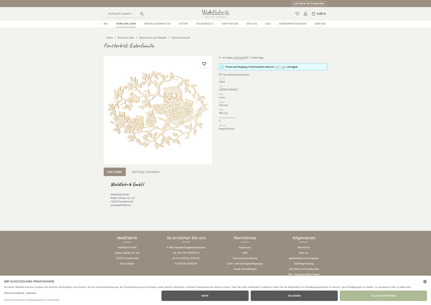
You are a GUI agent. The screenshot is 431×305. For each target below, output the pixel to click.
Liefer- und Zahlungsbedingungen (245, 263)
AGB (245, 253)
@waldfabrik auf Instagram (304, 258)
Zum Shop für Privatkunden (304, 269)
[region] (158, 110)
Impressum (245, 247)
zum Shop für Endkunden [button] (309, 3)
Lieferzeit (239, 57)
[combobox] (122, 14)
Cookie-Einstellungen (245, 269)
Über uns (304, 253)
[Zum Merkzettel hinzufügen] (204, 64)
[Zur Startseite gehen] (215, 14)
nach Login (280, 67)
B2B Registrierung (304, 263)
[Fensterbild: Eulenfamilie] (158, 110)
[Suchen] (141, 14)
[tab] (115, 172)
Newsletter (304, 247)
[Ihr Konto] (305, 14)
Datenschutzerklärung (245, 258)
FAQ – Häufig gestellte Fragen (304, 274)
